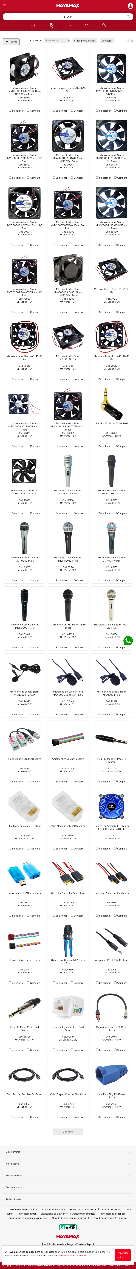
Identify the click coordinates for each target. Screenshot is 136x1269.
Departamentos (68, 1188)
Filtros (13, 42)
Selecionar (18, 110)
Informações (68, 1164)
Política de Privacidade (73, 1255)
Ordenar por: (36, 40)
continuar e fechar (122, 1255)
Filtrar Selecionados (85, 40)
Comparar (107, 40)
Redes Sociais (68, 1199)
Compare (35, 110)
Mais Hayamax (68, 1152)
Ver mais (68, 1132)
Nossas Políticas (68, 1176)
